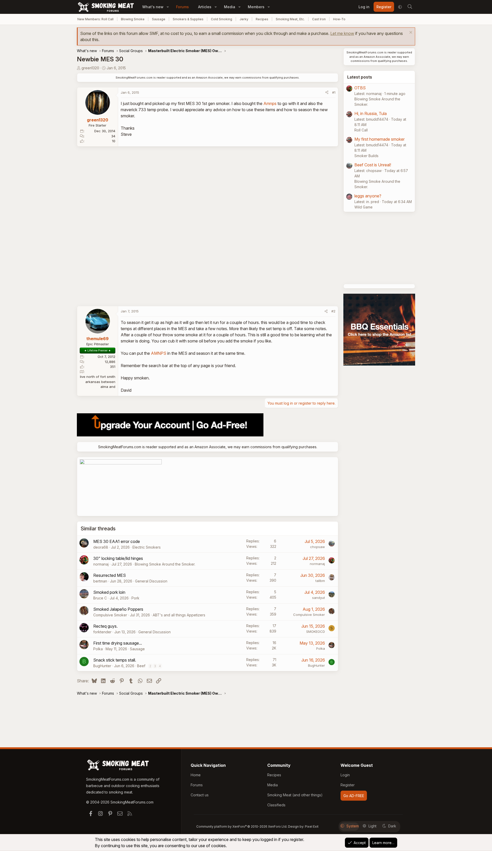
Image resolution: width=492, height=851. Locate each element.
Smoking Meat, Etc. (290, 19)
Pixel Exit (312, 826)
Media (229, 7)
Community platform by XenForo (241, 826)
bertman (100, 581)
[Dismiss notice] (410, 33)
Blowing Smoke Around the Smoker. (165, 564)
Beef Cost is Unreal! (372, 164)
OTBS (360, 87)
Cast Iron (319, 19)
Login (345, 775)
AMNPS (158, 353)
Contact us (200, 795)
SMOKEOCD (315, 631)
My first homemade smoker (379, 139)
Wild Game (363, 207)
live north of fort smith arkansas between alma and (97, 382)
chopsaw (317, 547)
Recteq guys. (105, 626)
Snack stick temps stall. (114, 660)
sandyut (318, 598)
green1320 (90, 68)
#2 (333, 311)
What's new (152, 7)
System (352, 826)
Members (256, 7)
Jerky (244, 19)
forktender (102, 632)
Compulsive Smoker (110, 615)
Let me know (342, 33)
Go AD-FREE (353, 795)
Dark (392, 826)
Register (348, 785)
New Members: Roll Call (95, 19)
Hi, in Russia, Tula (370, 113)
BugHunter (102, 666)
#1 (333, 92)
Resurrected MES (109, 575)
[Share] (326, 92)
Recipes (262, 19)
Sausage (158, 19)
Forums (182, 7)
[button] (167, 7)
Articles (204, 7)
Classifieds (276, 805)
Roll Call (361, 130)
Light (372, 826)
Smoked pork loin (109, 592)
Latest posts (359, 77)
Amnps (269, 103)
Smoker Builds (366, 156)
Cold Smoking (221, 19)
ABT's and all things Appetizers (179, 615)
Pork (135, 598)
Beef (141, 666)
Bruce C (100, 598)
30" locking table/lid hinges (118, 558)
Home (196, 775)
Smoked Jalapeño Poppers (118, 609)
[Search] (409, 7)
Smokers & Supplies (188, 19)
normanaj (101, 564)
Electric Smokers (146, 547)
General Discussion (151, 581)
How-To (339, 19)
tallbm (320, 581)
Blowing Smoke (133, 19)
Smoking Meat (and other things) (295, 795)
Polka (98, 649)
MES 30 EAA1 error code (116, 541)
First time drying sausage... (117, 643)
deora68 (100, 547)
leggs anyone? (367, 195)
